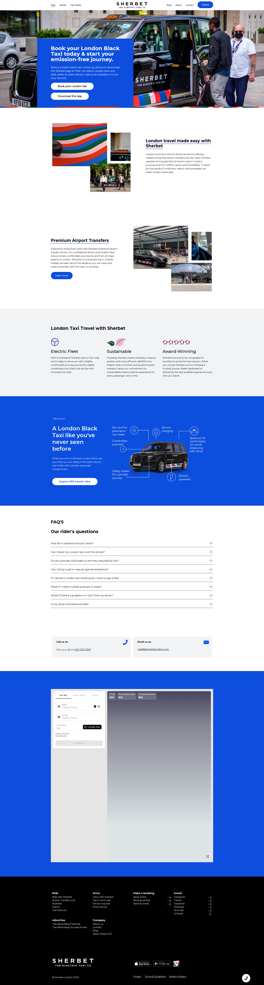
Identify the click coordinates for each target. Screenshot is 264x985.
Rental (63, 5)
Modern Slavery (177, 977)
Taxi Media (75, 5)
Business (57, 904)
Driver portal (100, 907)
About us (98, 924)
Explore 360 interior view (75, 481)
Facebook (179, 904)
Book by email (141, 904)
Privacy (137, 977)
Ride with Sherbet (62, 897)
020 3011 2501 (83, 649)
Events (56, 907)
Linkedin (178, 914)
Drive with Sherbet (103, 897)
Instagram (179, 897)
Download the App (70, 96)
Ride (53, 5)
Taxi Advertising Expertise (66, 924)
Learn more (61, 275)
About (178, 5)
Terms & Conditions (155, 977)
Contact (189, 5)
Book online (140, 897)
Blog (169, 5)
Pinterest (179, 907)
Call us (205, 4)
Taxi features (59, 910)
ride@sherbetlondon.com (153, 649)
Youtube (179, 910)
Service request (101, 904)
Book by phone (141, 900)
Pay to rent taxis (102, 900)
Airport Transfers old (63, 900)
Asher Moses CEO (102, 934)
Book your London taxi (72, 86)
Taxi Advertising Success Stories (69, 927)
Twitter (178, 900)
